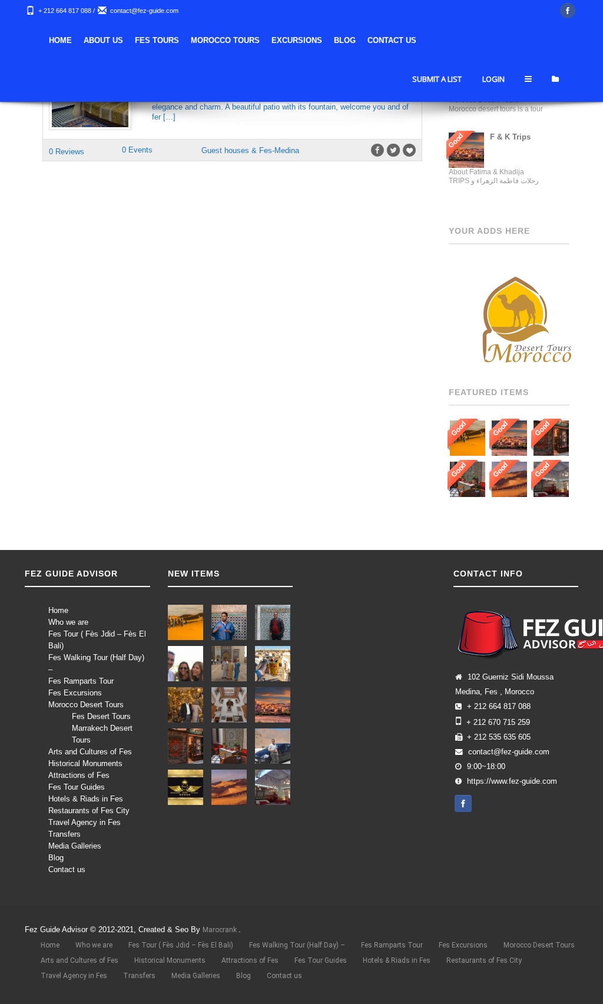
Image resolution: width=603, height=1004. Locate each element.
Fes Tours (157, 40)
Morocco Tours (225, 40)
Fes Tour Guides (76, 787)
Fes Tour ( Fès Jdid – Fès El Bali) (180, 945)
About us (103, 40)
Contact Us (391, 40)
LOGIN (493, 79)
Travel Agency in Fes (84, 822)
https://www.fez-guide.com (512, 781)
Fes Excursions (75, 692)
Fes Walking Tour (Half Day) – (297, 945)
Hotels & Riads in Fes (85, 798)
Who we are (68, 622)
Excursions (296, 40)
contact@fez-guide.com (144, 10)
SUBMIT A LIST (437, 79)
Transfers (64, 834)
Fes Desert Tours (101, 716)
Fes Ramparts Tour (81, 681)
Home (60, 40)
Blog (345, 40)
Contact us (66, 869)
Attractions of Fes (79, 775)
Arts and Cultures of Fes (90, 751)
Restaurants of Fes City (89, 810)
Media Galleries (74, 845)
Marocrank (220, 930)
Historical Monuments (85, 763)
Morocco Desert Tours (86, 704)
